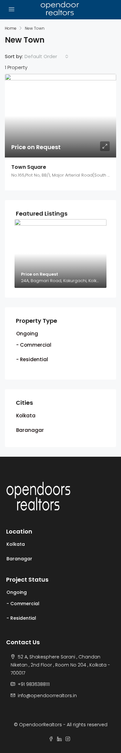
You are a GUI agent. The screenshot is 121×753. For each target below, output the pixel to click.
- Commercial (33, 344)
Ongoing (27, 333)
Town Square (28, 167)
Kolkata (25, 415)
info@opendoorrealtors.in (47, 695)
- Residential (32, 359)
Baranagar (30, 430)
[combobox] (46, 56)
